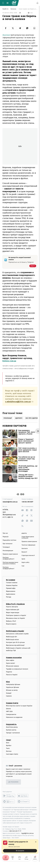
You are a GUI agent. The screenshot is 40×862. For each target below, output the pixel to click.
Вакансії (24, 552)
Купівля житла (11, 730)
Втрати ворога (11, 624)
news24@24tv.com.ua (10, 502)
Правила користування (10, 554)
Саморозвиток (11, 714)
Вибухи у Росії (11, 621)
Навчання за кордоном (14, 717)
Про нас (5, 533)
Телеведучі (6, 547)
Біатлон (9, 751)
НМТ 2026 (9, 711)
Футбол (8, 745)
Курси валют (10, 663)
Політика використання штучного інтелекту (10, 563)
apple (23, 796)
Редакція (5, 536)
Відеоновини (10, 591)
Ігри (23, 566)
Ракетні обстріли (12, 607)
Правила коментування (29, 541)
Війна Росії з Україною (15, 604)
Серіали (9, 696)
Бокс (7, 742)
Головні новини (11, 582)
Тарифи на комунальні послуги (17, 669)
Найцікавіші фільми (13, 684)
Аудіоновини (10, 594)
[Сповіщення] (37, 3)
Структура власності (28, 555)
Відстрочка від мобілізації (15, 645)
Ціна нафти (10, 660)
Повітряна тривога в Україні (16, 615)
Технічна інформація (28, 545)
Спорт (8, 740)
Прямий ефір (10, 588)
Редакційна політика (9, 540)
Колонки (14, 9)
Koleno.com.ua (9, 361)
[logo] (13, 3)
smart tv (9, 801)
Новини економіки (14, 658)
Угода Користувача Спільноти (28, 537)
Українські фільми (12, 687)
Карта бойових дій (12, 609)
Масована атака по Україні (15, 618)
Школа (8, 709)
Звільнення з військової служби (17, 634)
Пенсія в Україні (11, 675)
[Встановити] (20, 846)
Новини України (11, 585)
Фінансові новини (12, 666)
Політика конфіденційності (8, 558)
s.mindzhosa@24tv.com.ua (18, 402)
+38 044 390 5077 (27, 502)
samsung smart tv (23, 801)
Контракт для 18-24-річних (15, 642)
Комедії (8, 693)
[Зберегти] (34, 28)
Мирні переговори (12, 612)
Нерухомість (11, 724)
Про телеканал (7, 543)
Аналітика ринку (12, 727)
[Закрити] (35, 841)
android (9, 796)
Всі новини (10, 580)
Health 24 (5, 9)
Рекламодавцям (8, 550)
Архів (23, 559)
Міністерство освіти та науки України (19, 706)
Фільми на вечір (11, 690)
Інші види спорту (12, 754)
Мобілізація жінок (12, 639)
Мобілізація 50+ (11, 636)
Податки (9, 672)
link (23, 510)
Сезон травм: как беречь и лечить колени (28, 9)
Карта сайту (25, 562)
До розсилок (13, 782)
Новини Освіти (12, 703)
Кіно (8, 682)
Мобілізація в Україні (15, 631)
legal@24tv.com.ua (27, 833)
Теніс (8, 748)
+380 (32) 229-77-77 (15, 831)
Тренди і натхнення (13, 733)
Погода (8, 597)
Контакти (25, 548)
